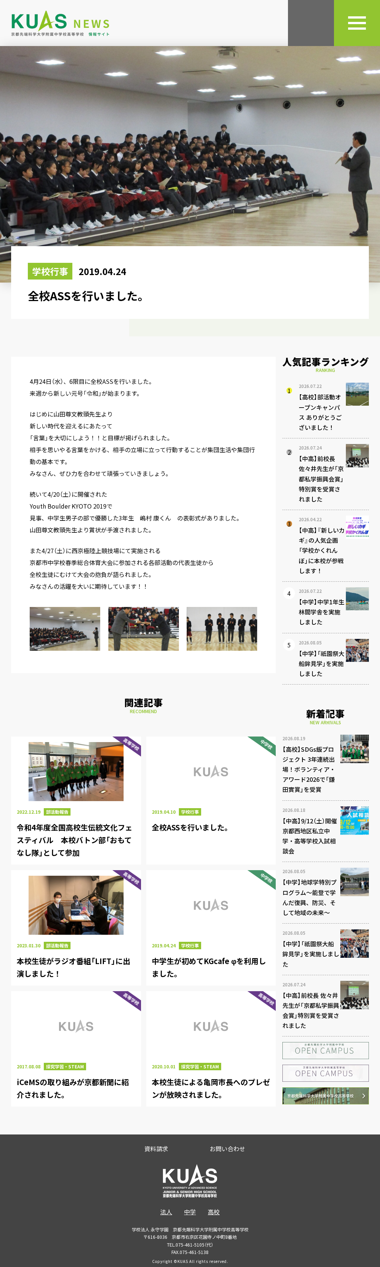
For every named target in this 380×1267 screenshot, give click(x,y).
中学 (190, 1211)
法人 (166, 1211)
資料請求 (156, 1148)
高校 (214, 1211)
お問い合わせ (227, 1148)
